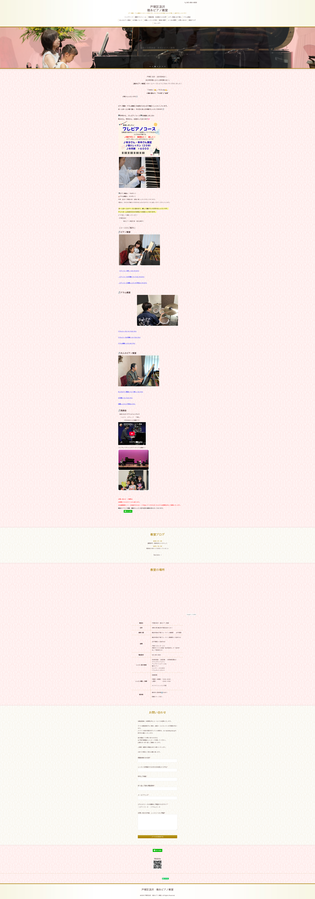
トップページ (129, 17)
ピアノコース (144, 807)
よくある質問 (172, 20)
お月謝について (137, 20)
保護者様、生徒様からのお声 (157, 17)
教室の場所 (162, 20)
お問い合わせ (182, 20)
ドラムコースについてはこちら (127, 331)
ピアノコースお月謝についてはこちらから (131, 277)
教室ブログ (192, 20)
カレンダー (157, 23)
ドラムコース (155, 807)
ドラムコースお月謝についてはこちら (129, 337)
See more (157, 555)
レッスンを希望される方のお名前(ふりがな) (153, 767)
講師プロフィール (140, 17)
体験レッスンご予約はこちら (127, 404)
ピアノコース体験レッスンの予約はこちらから (132, 283)
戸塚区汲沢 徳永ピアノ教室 (157, 8)
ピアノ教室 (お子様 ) (174, 17)
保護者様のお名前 (144, 758)
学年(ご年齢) (142, 776)
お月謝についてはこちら (125, 398)
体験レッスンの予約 (150, 20)
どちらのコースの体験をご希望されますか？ (153, 804)
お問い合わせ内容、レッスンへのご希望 (151, 813)
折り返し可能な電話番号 (146, 786)
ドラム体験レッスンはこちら (126, 343)
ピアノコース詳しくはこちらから (129, 271)
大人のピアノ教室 (125, 20)
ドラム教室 (186, 17)
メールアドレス (143, 795)
